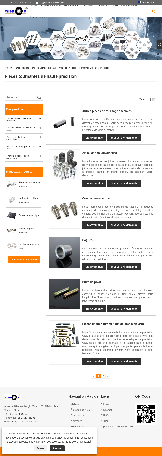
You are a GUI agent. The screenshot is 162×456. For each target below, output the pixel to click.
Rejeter (40, 448)
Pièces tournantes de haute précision (90, 67)
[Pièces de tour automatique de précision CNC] (64, 350)
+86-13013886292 (23, 2)
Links (106, 404)
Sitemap (108, 410)
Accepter (57, 448)
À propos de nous (80, 410)
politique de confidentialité (76, 441)
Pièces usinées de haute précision (50, 67)
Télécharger (77, 426)
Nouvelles (76, 421)
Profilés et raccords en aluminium (17, 156)
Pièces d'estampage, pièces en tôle (22, 147)
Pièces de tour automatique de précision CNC (113, 323)
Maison (8, 67)
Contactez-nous (39, 17)
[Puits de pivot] (64, 308)
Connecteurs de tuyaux (98, 198)
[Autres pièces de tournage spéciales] (64, 137)
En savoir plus (94, 137)
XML (106, 421)
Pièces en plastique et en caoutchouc (19, 138)
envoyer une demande (124, 137)
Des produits (22, 67)
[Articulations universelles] (64, 179)
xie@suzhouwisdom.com (51, 2)
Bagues (87, 240)
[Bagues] (64, 267)
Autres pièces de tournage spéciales (107, 111)
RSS (106, 415)
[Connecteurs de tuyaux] (64, 225)
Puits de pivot (91, 282)
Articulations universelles (99, 152)
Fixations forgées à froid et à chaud (20, 128)
